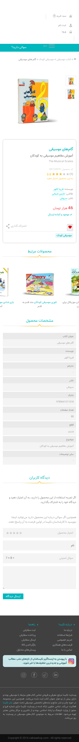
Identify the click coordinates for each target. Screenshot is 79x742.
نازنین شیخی (58, 194)
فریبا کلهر (58, 189)
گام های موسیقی (27, 59)
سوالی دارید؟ (19, 47)
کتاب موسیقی (64, 59)
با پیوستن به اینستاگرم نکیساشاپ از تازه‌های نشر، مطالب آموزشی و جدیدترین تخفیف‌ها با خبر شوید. (37, 661)
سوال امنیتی (66, 558)
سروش (63, 198)
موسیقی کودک (46, 59)
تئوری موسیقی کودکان (39, 304)
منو (52, 46)
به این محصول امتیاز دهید (60, 178)
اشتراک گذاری (19, 226)
